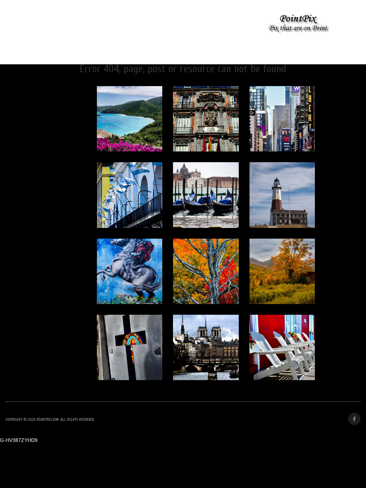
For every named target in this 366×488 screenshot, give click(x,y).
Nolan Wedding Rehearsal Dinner (74, 25)
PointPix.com (47, 419)
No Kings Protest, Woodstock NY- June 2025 (189, 25)
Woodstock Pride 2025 (182, 46)
